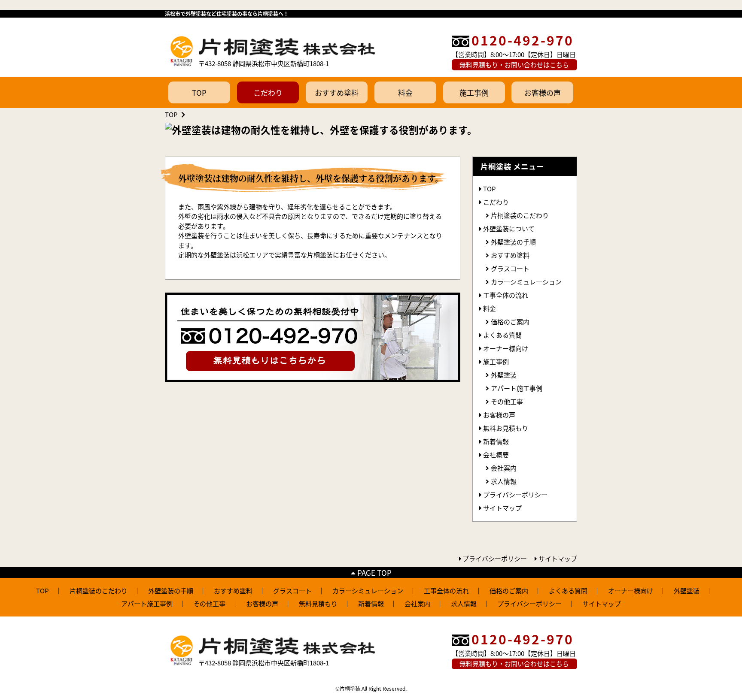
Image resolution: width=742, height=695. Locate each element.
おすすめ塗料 (337, 92)
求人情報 (504, 481)
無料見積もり (318, 603)
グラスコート (510, 268)
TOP (199, 92)
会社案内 (504, 467)
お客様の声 (542, 92)
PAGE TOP (374, 572)
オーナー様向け (505, 348)
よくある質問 (502, 334)
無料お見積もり (505, 427)
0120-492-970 (522, 39)
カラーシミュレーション (526, 281)
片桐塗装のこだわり (520, 215)
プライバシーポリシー (515, 494)
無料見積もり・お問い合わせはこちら (514, 64)
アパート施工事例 (516, 388)
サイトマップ (502, 507)
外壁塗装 (504, 374)
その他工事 (507, 401)
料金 (405, 92)
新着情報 (496, 441)
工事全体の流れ (505, 294)
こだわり (268, 92)
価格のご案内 (510, 321)
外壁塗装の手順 (513, 241)
